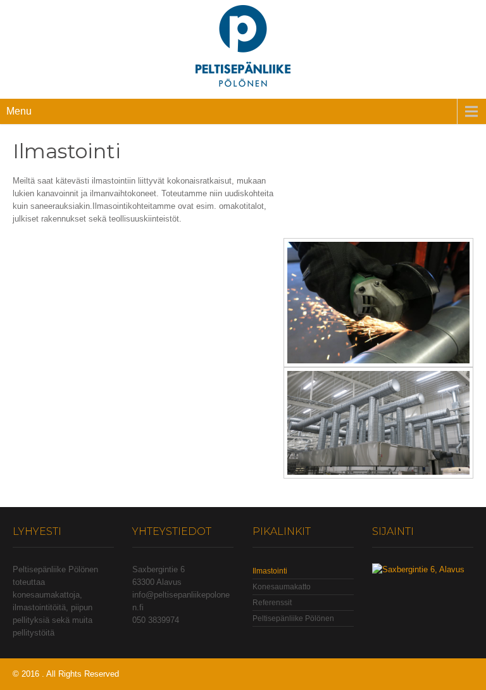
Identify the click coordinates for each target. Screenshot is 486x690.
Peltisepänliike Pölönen (293, 618)
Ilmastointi (269, 571)
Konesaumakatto (281, 586)
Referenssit (272, 602)
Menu (19, 111)
